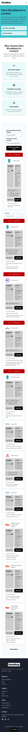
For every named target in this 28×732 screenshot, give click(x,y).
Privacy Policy (5, 703)
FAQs (3, 693)
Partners (4, 684)
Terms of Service (6, 705)
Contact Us (5, 691)
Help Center (5, 696)
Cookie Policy (5, 707)
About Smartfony (6, 679)
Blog (3, 682)
